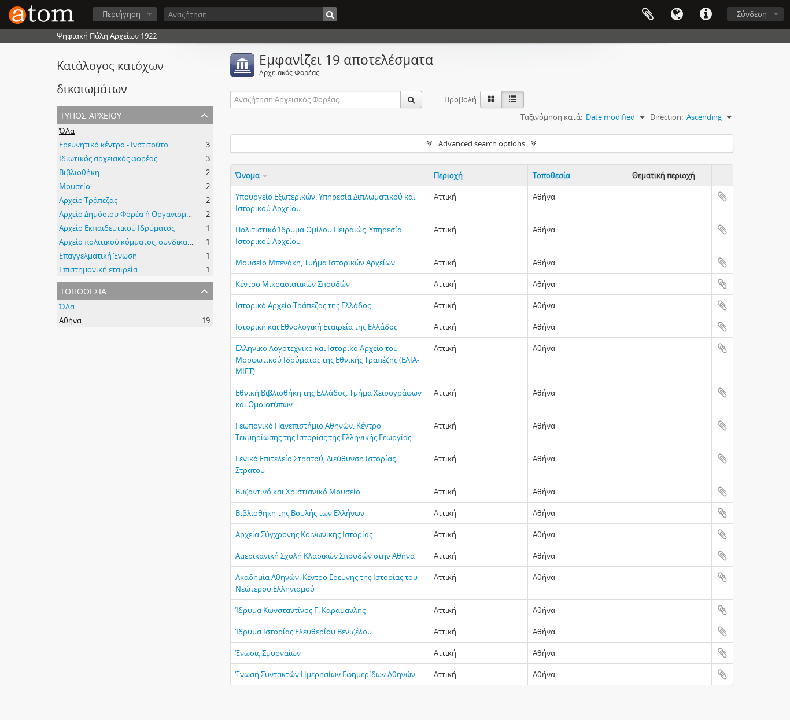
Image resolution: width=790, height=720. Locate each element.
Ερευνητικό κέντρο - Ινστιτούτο (113, 144)
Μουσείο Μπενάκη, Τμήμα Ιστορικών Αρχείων (315, 262)
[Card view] (491, 99)
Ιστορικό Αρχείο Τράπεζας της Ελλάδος (303, 305)
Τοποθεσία (83, 290)
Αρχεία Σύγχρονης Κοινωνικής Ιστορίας (303, 534)
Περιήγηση (121, 14)
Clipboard (647, 14)
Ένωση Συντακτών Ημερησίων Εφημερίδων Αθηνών (325, 674)
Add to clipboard (722, 196)
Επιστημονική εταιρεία (98, 269)
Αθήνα (70, 320)
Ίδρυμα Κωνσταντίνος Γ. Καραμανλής (300, 610)
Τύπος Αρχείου (90, 114)
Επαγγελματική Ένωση (98, 255)
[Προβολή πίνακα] (512, 99)
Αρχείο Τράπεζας (88, 200)
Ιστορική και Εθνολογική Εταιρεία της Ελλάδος (316, 327)
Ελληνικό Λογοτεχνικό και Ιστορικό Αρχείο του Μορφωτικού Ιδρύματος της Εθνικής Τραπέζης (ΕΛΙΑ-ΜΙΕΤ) (327, 359)
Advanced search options (481, 143)
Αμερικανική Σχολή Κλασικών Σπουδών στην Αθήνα (325, 556)
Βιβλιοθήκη (79, 172)
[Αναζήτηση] (330, 14)
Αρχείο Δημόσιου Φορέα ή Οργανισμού (127, 214)
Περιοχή (448, 175)
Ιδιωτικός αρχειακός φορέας (108, 158)
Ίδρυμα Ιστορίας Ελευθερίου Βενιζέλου (303, 631)
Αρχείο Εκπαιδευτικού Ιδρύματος (117, 228)
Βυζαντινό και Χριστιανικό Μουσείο (297, 491)
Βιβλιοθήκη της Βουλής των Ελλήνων (299, 513)
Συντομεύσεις (705, 14)
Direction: (666, 117)
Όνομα (247, 175)
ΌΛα (67, 130)
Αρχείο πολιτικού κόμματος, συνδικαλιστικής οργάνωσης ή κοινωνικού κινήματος (202, 242)
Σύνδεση (752, 14)
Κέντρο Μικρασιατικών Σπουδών (292, 284)
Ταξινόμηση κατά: (551, 117)
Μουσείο (74, 186)
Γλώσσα (676, 14)
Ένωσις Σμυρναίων (268, 653)
